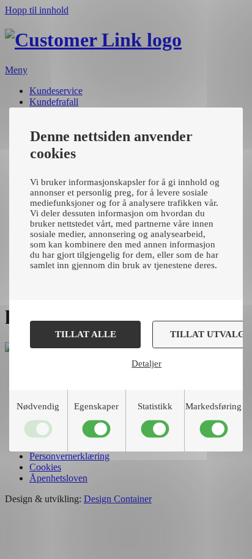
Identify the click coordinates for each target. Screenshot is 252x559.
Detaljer (146, 363)
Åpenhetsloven (58, 478)
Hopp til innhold (37, 10)
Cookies (45, 467)
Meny (16, 70)
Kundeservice (56, 91)
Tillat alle (85, 334)
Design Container (118, 499)
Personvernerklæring (69, 456)
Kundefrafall (53, 102)
